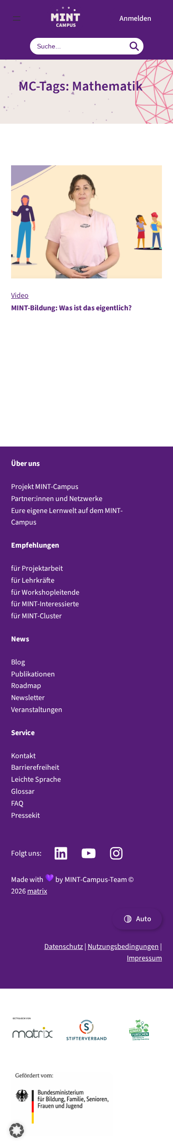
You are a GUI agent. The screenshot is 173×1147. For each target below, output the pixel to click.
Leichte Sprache (36, 779)
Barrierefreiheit (35, 767)
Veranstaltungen (36, 709)
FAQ (17, 803)
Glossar (23, 791)
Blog (18, 662)
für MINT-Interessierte (45, 604)
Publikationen (33, 674)
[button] (135, 18)
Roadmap (26, 685)
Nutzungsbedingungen (123, 946)
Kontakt (23, 756)
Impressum (144, 958)
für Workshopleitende (45, 592)
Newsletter (28, 697)
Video (20, 295)
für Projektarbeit (37, 568)
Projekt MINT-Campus (44, 486)
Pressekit (25, 815)
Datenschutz (63, 946)
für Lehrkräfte (32, 580)
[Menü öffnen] (16, 18)
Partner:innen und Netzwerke (56, 498)
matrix (37, 891)
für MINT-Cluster (36, 616)
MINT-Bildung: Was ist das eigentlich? (71, 308)
